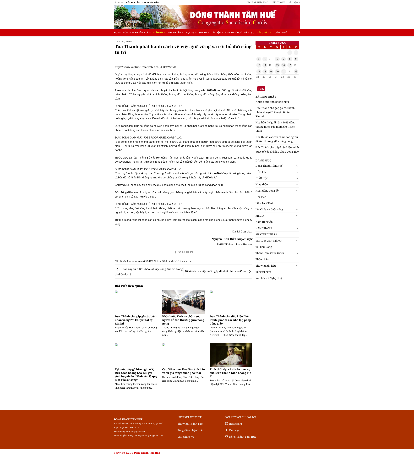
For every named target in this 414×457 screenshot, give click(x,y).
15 (290, 65)
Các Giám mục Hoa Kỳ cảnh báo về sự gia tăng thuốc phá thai (183, 371)
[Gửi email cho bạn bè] (183, 252)
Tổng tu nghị (263, 272)
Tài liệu (293, 2)
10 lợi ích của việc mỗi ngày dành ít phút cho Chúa (216, 271)
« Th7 (261, 88)
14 (283, 65)
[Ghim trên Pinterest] (187, 252)
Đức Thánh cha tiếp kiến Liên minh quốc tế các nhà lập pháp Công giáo (230, 320)
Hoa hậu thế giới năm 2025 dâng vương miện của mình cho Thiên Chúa (275, 126)
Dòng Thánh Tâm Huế (136, 32)
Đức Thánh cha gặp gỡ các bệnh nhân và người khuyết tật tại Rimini (136, 320)
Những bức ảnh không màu (272, 102)
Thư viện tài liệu (266, 265)
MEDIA (260, 215)
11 (265, 65)
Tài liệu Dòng (264, 247)
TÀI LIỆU (216, 32)
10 (258, 65)
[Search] (299, 32)
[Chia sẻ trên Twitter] (179, 252)
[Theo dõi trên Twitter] (119, 2)
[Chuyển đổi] (297, 166)
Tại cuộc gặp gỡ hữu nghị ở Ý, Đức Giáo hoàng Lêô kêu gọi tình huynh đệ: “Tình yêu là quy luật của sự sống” (136, 374)
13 (277, 65)
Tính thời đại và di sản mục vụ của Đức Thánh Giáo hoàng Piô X (230, 373)
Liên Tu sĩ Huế (233, 32)
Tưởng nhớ (280, 32)
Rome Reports (244, 244)
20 (277, 71)
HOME (117, 32)
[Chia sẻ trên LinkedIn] (191, 252)
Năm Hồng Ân (264, 222)
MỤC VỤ (190, 32)
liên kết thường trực (182, 261)
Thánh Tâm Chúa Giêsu (270, 253)
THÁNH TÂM (174, 32)
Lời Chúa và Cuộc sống (269, 209)
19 (271, 71)
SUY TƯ (203, 32)
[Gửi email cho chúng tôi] (122, 2)
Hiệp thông (278, 2)
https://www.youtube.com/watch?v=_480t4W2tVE (145, 67)
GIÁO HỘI (158, 32)
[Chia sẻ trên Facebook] (175, 252)
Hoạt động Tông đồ (267, 190)
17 (258, 71)
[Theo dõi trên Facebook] (116, 2)
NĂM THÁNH (264, 228)
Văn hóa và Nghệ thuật (269, 278)
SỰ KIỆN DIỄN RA (266, 234)
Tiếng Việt (262, 32)
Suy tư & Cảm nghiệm (269, 240)
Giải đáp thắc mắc (257, 2)
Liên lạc (249, 32)
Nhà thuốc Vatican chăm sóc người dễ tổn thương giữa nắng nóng (183, 320)
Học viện (261, 197)
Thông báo (262, 259)
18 (265, 71)
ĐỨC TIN (261, 172)
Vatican (130, 41)
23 (296, 71)
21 (283, 71)
